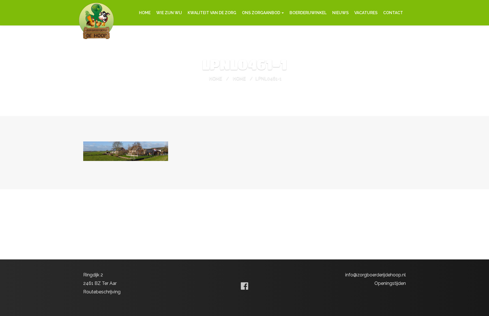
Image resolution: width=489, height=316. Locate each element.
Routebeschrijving (102, 291)
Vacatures (366, 12)
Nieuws (340, 12)
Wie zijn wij (169, 12)
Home (145, 12)
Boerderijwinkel (308, 12)
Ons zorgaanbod (261, 12)
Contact (393, 12)
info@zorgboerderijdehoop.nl (375, 275)
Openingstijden (390, 283)
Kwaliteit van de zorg (212, 12)
